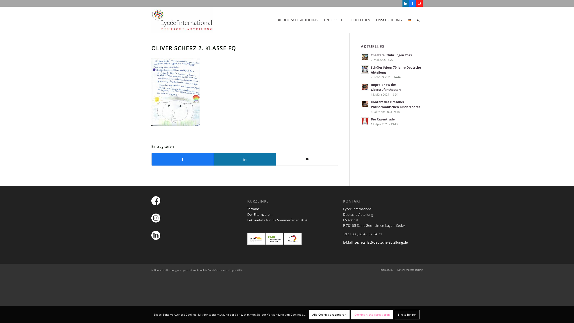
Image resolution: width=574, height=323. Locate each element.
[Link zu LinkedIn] (405, 3)
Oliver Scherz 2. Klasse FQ (193, 48)
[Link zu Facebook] (412, 3)
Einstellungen (407, 314)
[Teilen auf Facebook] (183, 159)
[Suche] (418, 20)
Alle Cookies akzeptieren (329, 314)
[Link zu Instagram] (419, 3)
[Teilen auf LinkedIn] (245, 159)
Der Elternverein (259, 214)
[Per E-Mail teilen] (307, 159)
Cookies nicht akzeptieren (372, 314)
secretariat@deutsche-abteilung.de (381, 242)
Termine (253, 209)
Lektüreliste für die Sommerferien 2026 (277, 220)
